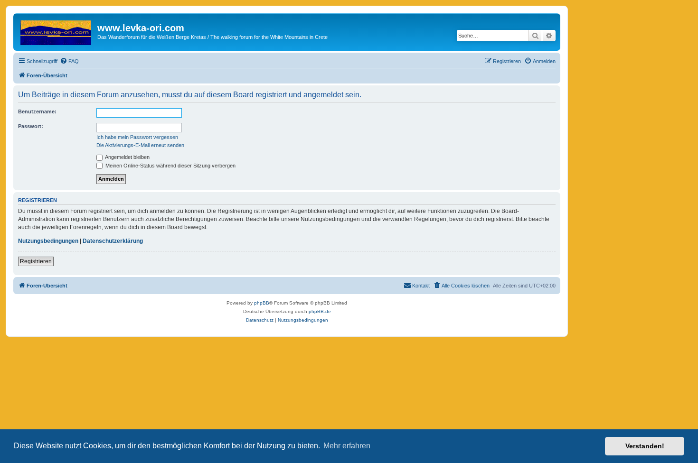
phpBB (261, 303)
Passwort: (30, 126)
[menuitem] (69, 61)
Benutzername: (37, 111)
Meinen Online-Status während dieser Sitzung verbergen (170, 165)
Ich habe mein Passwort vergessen (137, 137)
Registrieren (36, 261)
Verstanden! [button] (644, 446)
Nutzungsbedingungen (48, 241)
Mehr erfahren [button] (346, 446)
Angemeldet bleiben (127, 157)
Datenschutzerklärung (113, 241)
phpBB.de (320, 311)
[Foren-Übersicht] (56, 31)
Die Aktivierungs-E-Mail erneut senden (140, 145)
